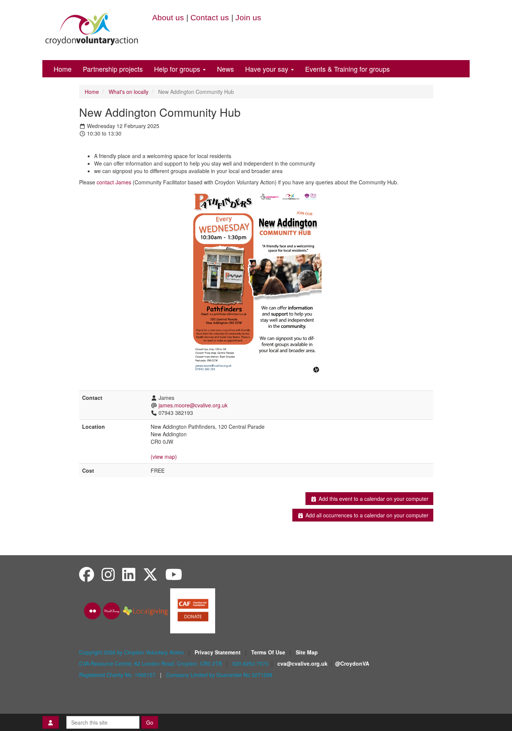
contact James (114, 182)
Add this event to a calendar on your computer (372, 498)
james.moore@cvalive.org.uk (193, 405)
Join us (248, 17)
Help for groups (178, 69)
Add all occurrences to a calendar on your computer (366, 515)
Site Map (307, 652)
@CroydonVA (352, 663)
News (225, 69)
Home (63, 69)
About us (168, 17)
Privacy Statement (218, 652)
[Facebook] (86, 574)
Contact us (209, 17)
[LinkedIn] (128, 574)
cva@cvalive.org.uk (302, 663)
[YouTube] (173, 574)
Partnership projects (113, 69)
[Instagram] (108, 574)
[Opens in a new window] (192, 610)
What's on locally (128, 91)
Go (149, 722)
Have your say (267, 69)
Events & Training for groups (347, 69)
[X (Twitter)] (150, 574)
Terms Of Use (269, 652)
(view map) (164, 456)
